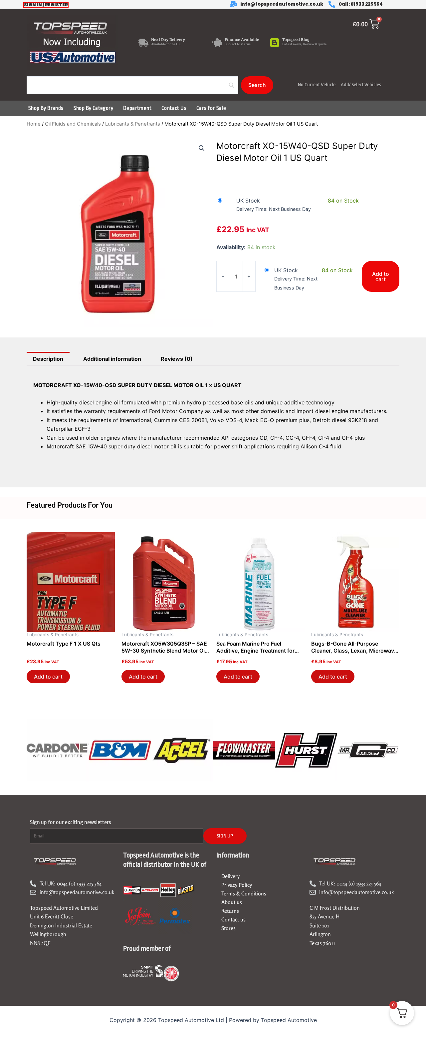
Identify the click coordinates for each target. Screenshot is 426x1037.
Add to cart (380, 276)
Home (34, 124)
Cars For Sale (211, 108)
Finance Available (242, 39)
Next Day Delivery (168, 39)
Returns (230, 910)
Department (137, 108)
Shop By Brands (46, 108)
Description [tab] (48, 358)
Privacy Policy (236, 884)
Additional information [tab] (112, 358)
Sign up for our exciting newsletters (70, 822)
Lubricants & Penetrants (132, 124)
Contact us (233, 919)
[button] (202, 148)
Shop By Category (93, 108)
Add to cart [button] (48, 676)
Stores (228, 928)
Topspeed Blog (296, 39)
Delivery (230, 876)
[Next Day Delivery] (143, 43)
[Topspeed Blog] (275, 43)
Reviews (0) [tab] (177, 358)
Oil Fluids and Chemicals (73, 124)
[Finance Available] (217, 43)
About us (231, 902)
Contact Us (173, 108)
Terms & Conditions (243, 893)
